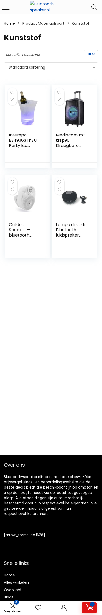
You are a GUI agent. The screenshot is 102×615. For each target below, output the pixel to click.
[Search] (94, 7)
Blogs (8, 597)
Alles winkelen (16, 582)
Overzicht (13, 589)
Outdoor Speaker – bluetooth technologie (21, 232)
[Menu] (6, 7)
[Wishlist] (38, 607)
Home (9, 23)
